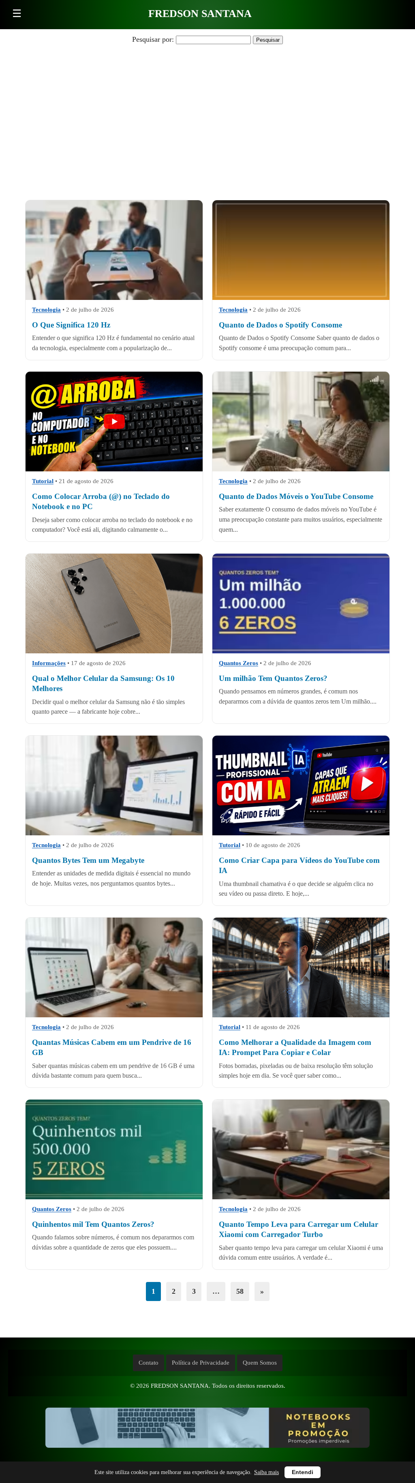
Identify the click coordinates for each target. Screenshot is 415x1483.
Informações (49, 663)
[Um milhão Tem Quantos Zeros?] (300, 603)
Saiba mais (266, 1472)
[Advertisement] (207, 110)
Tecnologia (46, 309)
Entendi (302, 1472)
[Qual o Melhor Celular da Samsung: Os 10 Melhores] (114, 603)
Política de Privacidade (200, 1362)
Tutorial (42, 481)
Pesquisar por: (153, 39)
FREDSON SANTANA (200, 13)
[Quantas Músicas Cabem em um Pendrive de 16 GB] (114, 967)
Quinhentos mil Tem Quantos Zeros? (93, 1224)
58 (240, 1291)
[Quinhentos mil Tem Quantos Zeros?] (114, 1149)
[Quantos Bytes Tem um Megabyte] (114, 785)
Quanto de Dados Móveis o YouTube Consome (296, 496)
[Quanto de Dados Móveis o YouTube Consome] (300, 421)
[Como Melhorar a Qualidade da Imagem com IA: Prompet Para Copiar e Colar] (300, 967)
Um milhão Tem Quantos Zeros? (273, 678)
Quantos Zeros (238, 663)
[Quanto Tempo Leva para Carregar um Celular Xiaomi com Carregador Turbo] (300, 1149)
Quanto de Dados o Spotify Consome (280, 325)
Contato (148, 1362)
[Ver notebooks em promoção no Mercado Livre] (207, 1429)
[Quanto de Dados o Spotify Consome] (300, 250)
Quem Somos (260, 1362)
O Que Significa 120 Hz (71, 325)
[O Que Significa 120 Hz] (114, 250)
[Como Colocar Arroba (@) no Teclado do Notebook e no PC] (114, 421)
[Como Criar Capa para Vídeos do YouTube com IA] (300, 785)
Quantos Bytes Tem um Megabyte (88, 860)
